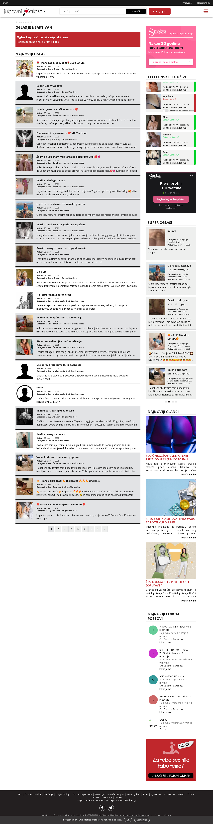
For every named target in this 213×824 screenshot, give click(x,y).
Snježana (168, 90)
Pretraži (135, 11)
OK (128, 819)
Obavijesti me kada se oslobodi (182, 104)
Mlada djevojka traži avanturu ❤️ (57, 109)
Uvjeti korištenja (86, 800)
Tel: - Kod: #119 (176, 99)
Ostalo (118, 797)
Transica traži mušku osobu (66, 487)
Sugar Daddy (54, 69)
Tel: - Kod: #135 (176, 155)
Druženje (48, 794)
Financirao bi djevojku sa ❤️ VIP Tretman (61, 133)
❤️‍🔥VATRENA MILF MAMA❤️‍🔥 (178, 337)
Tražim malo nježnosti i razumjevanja (59, 317)
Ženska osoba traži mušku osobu (68, 115)
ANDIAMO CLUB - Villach (172, 676)
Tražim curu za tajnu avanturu (55, 410)
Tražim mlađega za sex (50, 180)
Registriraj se (204, 2)
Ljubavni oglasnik (22, 22)
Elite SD (41, 271)
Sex (55, 41)
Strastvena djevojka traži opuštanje (59, 341)
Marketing (130, 800)
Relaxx (171, 231)
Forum (5, 2)
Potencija (99, 794)
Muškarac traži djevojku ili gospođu (58, 364)
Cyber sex (171, 346)
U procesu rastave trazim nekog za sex (61, 204)
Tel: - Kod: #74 (175, 137)
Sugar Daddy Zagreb (49, 85)
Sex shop (107, 797)
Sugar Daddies (69, 69)
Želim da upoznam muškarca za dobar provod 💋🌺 (68, 156)
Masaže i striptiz (174, 242)
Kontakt (100, 800)
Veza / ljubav (133, 794)
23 (98, 528)
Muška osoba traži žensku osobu (68, 301)
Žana (165, 145)
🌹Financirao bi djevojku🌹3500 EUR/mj (60, 62)
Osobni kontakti (56, 210)
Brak (145, 794)
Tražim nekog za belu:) (50, 434)
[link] (171, 47)
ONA (67, 210)
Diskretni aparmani (82, 794)
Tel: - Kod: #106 (176, 120)
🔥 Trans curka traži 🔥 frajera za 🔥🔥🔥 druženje (68, 480)
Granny (163, 719)
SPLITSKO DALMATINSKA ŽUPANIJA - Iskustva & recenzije (173, 653)
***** (39, 387)
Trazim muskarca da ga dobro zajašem (60, 224)
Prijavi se (187, 2)
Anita (166, 162)
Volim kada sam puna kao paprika (57, 457)
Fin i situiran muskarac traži (53, 294)
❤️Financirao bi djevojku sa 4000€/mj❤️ (61, 504)
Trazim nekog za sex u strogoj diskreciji (61, 248)
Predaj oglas (160, 11)
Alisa (165, 110)
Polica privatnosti (115, 800)
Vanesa (167, 127)
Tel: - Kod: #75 (175, 82)
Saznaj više (142, 819)
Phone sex (169, 794)
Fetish (162, 729)
